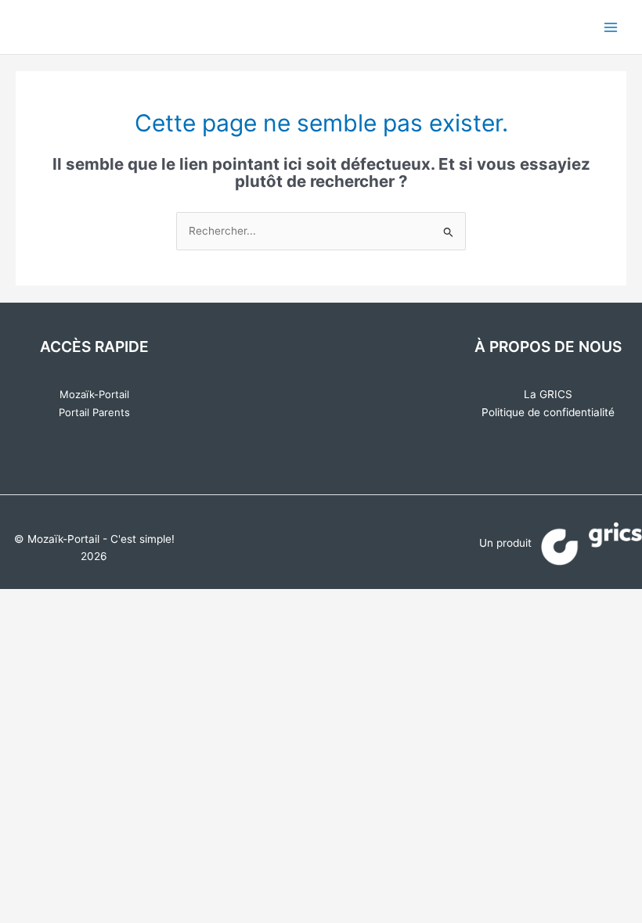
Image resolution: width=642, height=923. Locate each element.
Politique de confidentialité (548, 412)
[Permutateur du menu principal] (611, 27)
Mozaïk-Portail (94, 394)
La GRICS (548, 394)
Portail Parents (94, 412)
